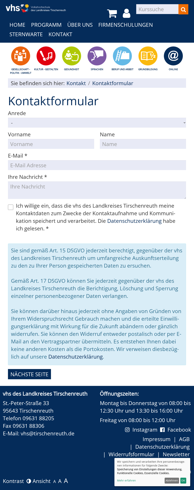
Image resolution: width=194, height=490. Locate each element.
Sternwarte (26, 34)
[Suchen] (183, 9)
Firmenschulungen (125, 24)
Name (107, 134)
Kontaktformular (112, 83)
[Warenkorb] (112, 13)
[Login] (127, 13)
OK (183, 480)
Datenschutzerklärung (134, 220)
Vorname (19, 134)
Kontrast (15, 481)
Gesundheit (71, 69)
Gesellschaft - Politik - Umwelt (20, 71)
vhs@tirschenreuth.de (47, 433)
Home (17, 24)
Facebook (179, 429)
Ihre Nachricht (27, 176)
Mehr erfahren (126, 480)
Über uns (80, 24)
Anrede (17, 113)
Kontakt (60, 34)
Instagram (146, 429)
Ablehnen (172, 480)
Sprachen (97, 69)
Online (173, 69)
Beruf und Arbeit (122, 69)
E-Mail (17, 155)
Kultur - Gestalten (46, 69)
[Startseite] (36, 5)
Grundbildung (147, 69)
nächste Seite (29, 374)
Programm (46, 24)
